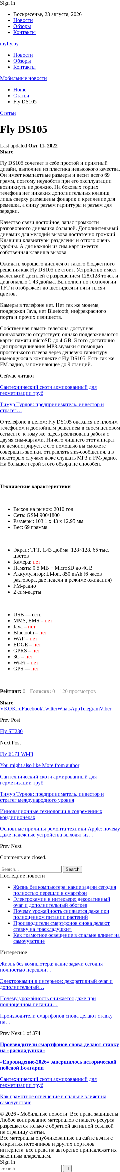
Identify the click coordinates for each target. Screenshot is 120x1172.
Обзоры (22, 26)
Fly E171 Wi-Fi (16, 754)
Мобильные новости (23, 78)
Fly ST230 (11, 731)
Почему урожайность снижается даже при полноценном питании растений (61, 914)
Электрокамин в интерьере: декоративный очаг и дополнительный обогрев (61, 902)
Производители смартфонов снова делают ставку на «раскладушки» (61, 926)
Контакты (24, 32)
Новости (23, 20)
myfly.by (9, 43)
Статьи (8, 113)
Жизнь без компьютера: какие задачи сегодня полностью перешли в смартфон (64, 890)
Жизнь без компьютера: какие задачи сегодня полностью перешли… (51, 967)
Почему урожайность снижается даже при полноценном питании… (48, 1001)
